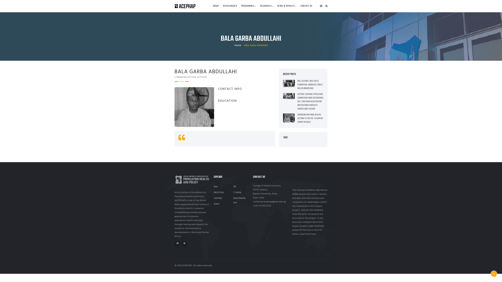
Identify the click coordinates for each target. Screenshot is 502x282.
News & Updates (286, 6)
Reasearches (230, 6)
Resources (266, 6)
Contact (216, 204)
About (216, 6)
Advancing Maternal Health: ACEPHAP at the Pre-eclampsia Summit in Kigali (310, 118)
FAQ (234, 187)
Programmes (248, 6)
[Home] (185, 6)
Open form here (308, 234)
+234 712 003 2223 (262, 206)
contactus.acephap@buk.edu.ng (269, 202)
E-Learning (237, 192)
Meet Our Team (219, 192)
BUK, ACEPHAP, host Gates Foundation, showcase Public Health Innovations (310, 84)
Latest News (218, 198)
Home (237, 45)
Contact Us (306, 6)
